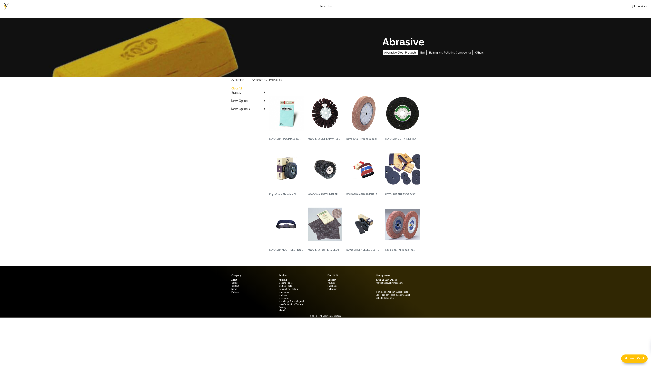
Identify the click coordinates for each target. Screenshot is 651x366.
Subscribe (325, 6)
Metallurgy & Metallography (292, 301)
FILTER (239, 80)
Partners (235, 292)
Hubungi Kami (634, 358)
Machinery (284, 292)
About (234, 280)
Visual (282, 310)
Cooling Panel (285, 283)
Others (479, 52)
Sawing (282, 307)
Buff (422, 52)
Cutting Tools (285, 286)
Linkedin (332, 280)
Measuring (284, 298)
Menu (644, 6)
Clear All (236, 88)
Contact (235, 286)
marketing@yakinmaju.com (389, 283)
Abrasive (283, 280)
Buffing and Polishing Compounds (450, 52)
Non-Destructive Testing (291, 304)
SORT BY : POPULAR (268, 80)
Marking (283, 295)
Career (234, 283)
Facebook (332, 286)
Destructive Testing (288, 289)
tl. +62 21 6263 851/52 (386, 280)
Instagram (332, 289)
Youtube (332, 283)
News (234, 289)
